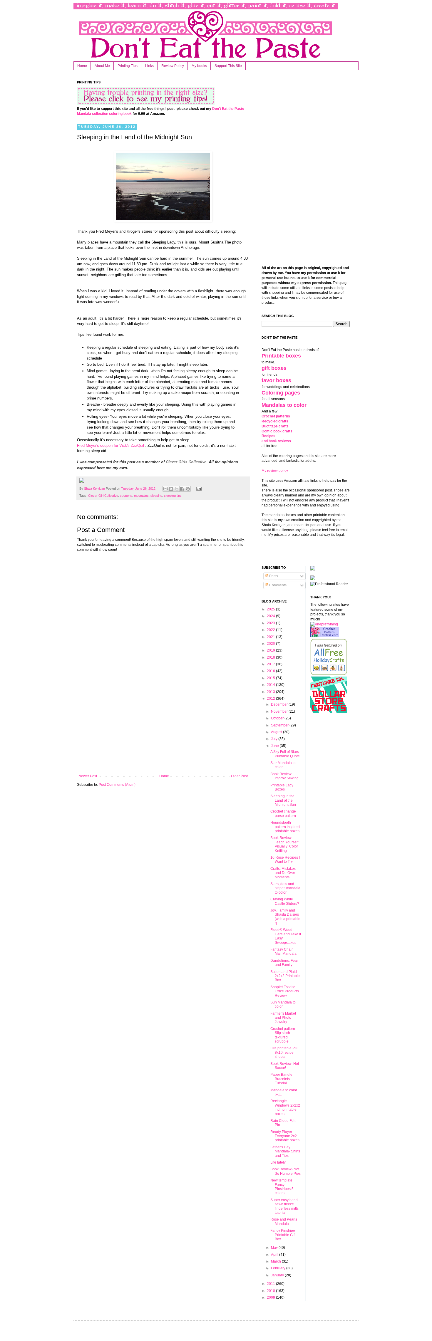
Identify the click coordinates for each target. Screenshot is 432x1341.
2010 (271, 1291)
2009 (271, 1297)
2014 (271, 685)
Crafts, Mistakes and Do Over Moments (283, 873)
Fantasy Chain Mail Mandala (283, 951)
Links (149, 66)
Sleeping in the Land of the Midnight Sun (283, 800)
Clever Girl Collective (103, 495)
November (280, 711)
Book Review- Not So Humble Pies (285, 1171)
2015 (271, 678)
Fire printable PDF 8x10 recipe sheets (284, 1052)
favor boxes (276, 380)
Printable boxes (281, 356)
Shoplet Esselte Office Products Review (284, 991)
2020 (271, 644)
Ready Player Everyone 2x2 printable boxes (284, 1136)
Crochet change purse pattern (283, 813)
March (276, 1261)
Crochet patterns (276, 416)
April (275, 1255)
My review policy (275, 471)
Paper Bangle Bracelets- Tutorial (281, 1079)
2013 (271, 692)
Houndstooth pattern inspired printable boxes (285, 826)
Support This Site (228, 66)
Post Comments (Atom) (117, 785)
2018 (271, 657)
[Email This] (165, 489)
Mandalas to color (284, 405)
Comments (277, 585)
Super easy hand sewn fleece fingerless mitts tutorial (284, 1206)
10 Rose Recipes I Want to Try (285, 859)
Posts (273, 576)
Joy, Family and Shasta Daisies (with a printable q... (285, 916)
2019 (271, 650)
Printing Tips (128, 66)
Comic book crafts (277, 431)
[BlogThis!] (171, 489)
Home (82, 66)
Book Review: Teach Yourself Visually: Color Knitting (284, 844)
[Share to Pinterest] (188, 489)
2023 (271, 623)
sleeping (156, 495)
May (275, 1248)
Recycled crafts (275, 421)
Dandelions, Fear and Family (284, 963)
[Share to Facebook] (182, 489)
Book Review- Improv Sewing (284, 776)
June (275, 746)
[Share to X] (177, 489)
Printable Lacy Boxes (281, 787)
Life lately (278, 1162)
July (274, 739)
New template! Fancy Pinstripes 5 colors (282, 1186)
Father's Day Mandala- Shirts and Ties (285, 1151)
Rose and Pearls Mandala (283, 1221)
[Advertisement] (163, 725)
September (280, 725)
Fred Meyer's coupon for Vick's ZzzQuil (110, 445)
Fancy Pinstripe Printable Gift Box (282, 1234)
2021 (271, 637)
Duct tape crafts (275, 426)
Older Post (239, 776)
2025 (271, 609)
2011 (271, 1284)
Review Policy (172, 66)
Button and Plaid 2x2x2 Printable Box (285, 976)
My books (199, 66)
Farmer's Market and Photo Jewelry (283, 1017)
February (278, 1268)
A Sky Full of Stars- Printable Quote (285, 754)
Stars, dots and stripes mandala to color (285, 888)
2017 (271, 664)
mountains (141, 495)
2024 (271, 616)
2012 (271, 698)
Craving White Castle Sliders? (284, 901)
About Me (102, 66)
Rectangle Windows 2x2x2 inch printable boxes (285, 1107)
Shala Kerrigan (95, 488)
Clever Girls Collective (186, 461)
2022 (271, 630)
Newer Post (87, 776)
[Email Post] (198, 488)
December (280, 704)
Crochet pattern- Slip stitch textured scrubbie (283, 1035)
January (278, 1275)
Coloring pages (281, 393)
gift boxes (274, 368)
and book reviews (276, 441)
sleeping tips (173, 495)
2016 (271, 671)
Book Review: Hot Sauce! (284, 1066)
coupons (126, 495)
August (277, 732)
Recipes (268, 436)
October (277, 718)
